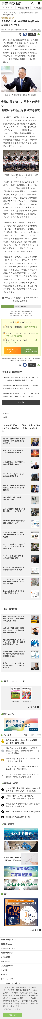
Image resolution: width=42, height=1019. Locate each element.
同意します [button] (13, 1015)
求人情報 (4, 970)
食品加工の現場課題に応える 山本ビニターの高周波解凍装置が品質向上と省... (21, 379)
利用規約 (4, 974)
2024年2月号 (12, 13)
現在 (26, 735)
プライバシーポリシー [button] (13, 1009)
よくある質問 (5, 957)
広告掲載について (7, 966)
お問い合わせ (5, 961)
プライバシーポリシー (9, 979)
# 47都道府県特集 (23, 8)
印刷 (31, 34)
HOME (5, 13)
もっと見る (21, 402)
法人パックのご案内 (8, 948)
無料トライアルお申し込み (12, 350)
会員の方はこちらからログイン (30, 350)
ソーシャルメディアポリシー (11, 983)
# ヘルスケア (7, 8)
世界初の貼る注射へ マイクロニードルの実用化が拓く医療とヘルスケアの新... (21, 395)
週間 (32, 735)
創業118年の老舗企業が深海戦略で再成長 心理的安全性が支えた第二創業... (21, 387)
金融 (5, 417)
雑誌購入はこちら (7, 953)
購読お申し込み (6, 944)
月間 (39, 735)
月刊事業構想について (9, 940)
